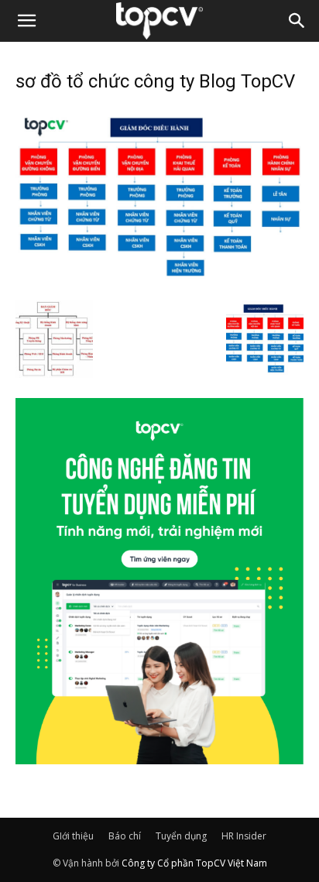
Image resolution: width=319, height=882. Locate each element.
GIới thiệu (73, 836)
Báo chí (124, 836)
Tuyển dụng (181, 836)
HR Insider (243, 836)
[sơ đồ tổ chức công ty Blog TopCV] (159, 284)
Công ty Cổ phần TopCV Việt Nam (194, 863)
